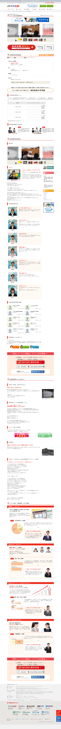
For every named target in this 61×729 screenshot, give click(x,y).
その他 (36, 691)
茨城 (50, 691)
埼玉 (49, 691)
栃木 (52, 691)
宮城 (27, 691)
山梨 (21, 692)
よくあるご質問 (42, 9)
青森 (22, 691)
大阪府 (41, 692)
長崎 (36, 693)
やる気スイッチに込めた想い (25, 686)
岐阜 (36, 692)
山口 (25, 693)
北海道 (20, 691)
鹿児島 (41, 693)
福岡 (33, 693)
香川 (28, 693)
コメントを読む (22, 308)
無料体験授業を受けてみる (20, 697)
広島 (23, 693)
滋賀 (52, 692)
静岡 (37, 692)
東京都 (32, 691)
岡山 (21, 693)
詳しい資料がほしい (36, 697)
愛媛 (31, 693)
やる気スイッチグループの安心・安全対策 (36, 686)
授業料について (26, 696)
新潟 (18, 692)
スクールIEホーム (9, 11)
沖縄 (43, 693)
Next (52, 30)
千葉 (47, 691)
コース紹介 (19, 9)
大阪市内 (44, 692)
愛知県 (28, 692)
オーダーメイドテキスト (39, 690)
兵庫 (49, 692)
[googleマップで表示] (51, 15)
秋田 (25, 691)
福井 (26, 692)
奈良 (16, 693)
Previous (8, 30)
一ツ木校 (46, 195)
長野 (19, 692)
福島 (30, 691)
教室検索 (34, 9)
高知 (29, 693)
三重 (39, 692)
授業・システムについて (20, 696)
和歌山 (18, 693)
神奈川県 (39, 691)
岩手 (23, 691)
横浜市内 (42, 691)
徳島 (26, 693)
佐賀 (34, 693)
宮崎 (39, 693)
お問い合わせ (50, 9)
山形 (28, 691)
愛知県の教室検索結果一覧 (19, 11)
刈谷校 (45, 194)
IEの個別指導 (27, 9)
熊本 (37, 693)
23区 (34, 691)
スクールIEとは (11, 9)
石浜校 (45, 198)
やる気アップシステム (26, 690)
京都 (50, 692)
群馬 (16, 692)
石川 (24, 692)
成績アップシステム (32, 690)
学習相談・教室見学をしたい (28, 697)
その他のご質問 (32, 696)
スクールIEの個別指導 (19, 690)
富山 (22, 692)
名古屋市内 (31, 692)
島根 (20, 693)
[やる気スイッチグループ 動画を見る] (49, 2)
